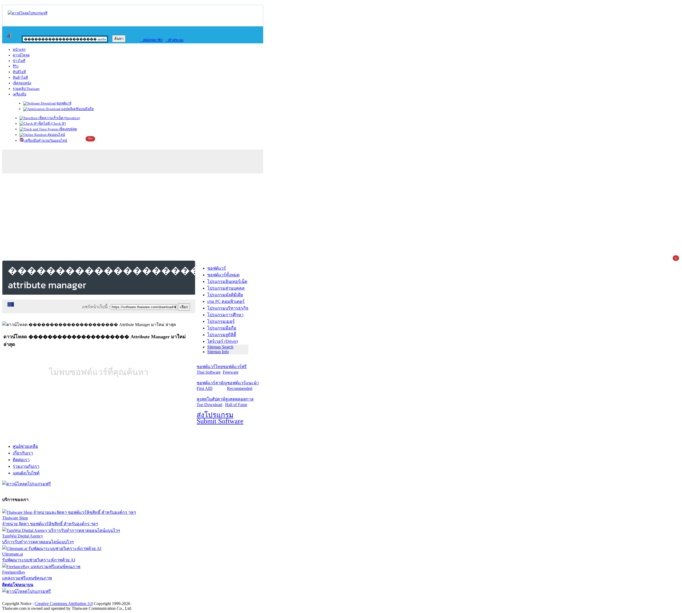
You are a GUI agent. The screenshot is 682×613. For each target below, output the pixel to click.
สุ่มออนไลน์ (56, 135)
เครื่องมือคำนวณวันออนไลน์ (45, 141)
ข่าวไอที (19, 61)
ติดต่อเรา (21, 459)
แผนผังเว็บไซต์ (26, 473)
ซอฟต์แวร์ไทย (210, 369)
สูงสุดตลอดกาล (239, 402)
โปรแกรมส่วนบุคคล (226, 288)
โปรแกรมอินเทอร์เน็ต (227, 281)
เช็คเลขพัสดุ (67, 129)
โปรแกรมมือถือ (221, 328)
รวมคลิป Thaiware (26, 89)
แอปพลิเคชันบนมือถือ (77, 109)
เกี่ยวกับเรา (23, 453)
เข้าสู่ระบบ (174, 40)
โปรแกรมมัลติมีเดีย (225, 295)
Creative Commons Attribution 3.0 (64, 603)
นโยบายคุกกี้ (110, 598)
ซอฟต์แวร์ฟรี (235, 369)
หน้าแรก (19, 50)
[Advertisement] (341, 216)
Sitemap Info (218, 351)
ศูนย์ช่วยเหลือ (25, 446)
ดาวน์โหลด (21, 55)
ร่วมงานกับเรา (26, 466)
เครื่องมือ (19, 94)
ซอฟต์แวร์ (63, 103)
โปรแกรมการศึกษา (225, 314)
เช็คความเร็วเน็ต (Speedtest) (59, 118)
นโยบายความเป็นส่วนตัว (71, 598)
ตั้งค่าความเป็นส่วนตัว (22, 598)
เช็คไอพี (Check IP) (51, 124)
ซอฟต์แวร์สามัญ (212, 386)
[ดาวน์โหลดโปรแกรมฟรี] (27, 13)
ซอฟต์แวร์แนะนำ (243, 386)
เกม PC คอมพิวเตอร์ (226, 301)
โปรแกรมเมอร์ (221, 321)
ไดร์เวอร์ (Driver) (222, 341)
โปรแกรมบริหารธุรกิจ (227, 308)
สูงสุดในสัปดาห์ (211, 402)
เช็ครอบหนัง (22, 83)
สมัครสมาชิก (152, 40)
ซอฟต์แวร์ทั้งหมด (223, 275)
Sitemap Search (220, 347)
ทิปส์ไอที (19, 72)
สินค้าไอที (20, 78)
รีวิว (15, 66)
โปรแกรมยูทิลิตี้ (221, 334)
